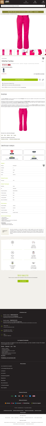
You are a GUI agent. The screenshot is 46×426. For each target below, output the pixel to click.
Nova (5, 135)
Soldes (12, 417)
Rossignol (4, 58)
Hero (11, 135)
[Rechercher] (44, 5)
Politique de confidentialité (29, 410)
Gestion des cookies (38, 410)
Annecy (2, 346)
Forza (2, 135)
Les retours (3, 373)
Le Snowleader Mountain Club (7, 368)
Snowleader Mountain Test (29, 417)
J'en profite (36, 11)
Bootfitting (3, 380)
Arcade (15, 135)
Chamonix (7, 346)
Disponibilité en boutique (39, 73)
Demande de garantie (5, 375)
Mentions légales (23, 412)
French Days (22, 417)
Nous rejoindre (4, 387)
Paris (15, 346)
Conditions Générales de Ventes (18, 410)
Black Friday (16, 417)
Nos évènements (4, 382)
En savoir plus (23, 87)
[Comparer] (43, 79)
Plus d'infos (3, 355)
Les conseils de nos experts (6, 366)
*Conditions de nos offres (8, 410)
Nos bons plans (7, 417)
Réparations (3, 378)
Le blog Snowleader (5, 385)
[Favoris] (39, 79)
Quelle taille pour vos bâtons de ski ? (37, 422)
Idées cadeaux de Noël (38, 417)
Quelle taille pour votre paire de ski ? (10, 422)
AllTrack (8, 135)
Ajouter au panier (19, 79)
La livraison (3, 370)
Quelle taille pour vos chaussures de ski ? (23, 422)
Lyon (12, 346)
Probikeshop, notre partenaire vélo (8, 357)
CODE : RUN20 (29, 11)
